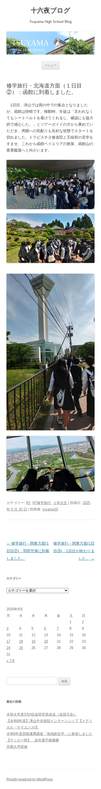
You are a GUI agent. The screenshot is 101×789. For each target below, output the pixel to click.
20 (46, 641)
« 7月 (10, 661)
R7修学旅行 (42, 503)
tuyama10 (50, 509)
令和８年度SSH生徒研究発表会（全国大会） (41, 714)
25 (21, 648)
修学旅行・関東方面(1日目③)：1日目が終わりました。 (74, 551)
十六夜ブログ (50, 10)
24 (8, 648)
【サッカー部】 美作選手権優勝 (32, 740)
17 (8, 641)
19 (33, 641)
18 (21, 641)
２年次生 (60, 503)
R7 (28, 503)
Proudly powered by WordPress (29, 779)
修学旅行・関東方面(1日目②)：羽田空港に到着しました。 (27, 551)
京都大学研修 (16, 747)
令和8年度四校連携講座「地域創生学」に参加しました (49, 734)
